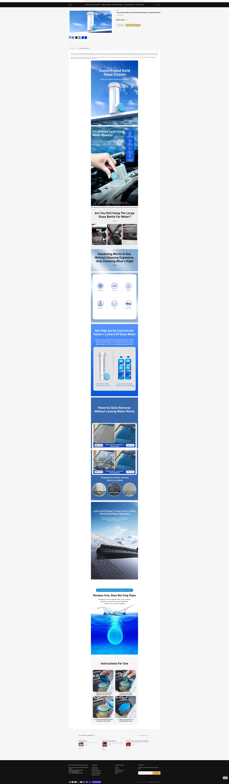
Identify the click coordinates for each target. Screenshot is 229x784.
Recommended (83, 741)
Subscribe (156, 772)
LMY (117, 10)
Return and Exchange (119, 770)
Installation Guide (139, 4)
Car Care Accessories (129, 4)
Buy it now (133, 25)
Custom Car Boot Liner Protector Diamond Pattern (139, 741)
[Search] (154, 4)
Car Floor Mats (96, 4)
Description (73, 48)
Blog (116, 773)
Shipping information (84, 48)
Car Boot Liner (88, 4)
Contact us (117, 769)
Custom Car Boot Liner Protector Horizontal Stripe (81, 748)
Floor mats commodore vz (109, 741)
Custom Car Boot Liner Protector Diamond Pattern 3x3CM (128, 748)
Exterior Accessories (117, 4)
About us (117, 767)
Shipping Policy (118, 772)
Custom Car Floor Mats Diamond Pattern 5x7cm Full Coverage (104, 749)
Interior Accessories (106, 4)
